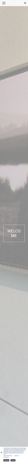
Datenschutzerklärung (7, 455)
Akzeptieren (6, 460)
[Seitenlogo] (4, 3)
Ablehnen (13, 460)
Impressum (16, 455)
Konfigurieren (6, 457)
